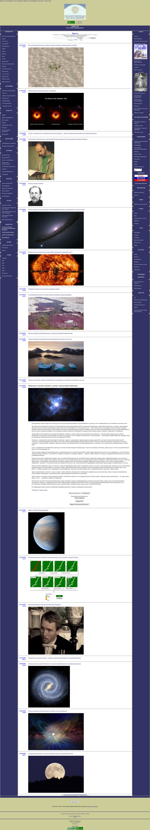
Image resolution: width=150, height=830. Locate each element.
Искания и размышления (8, 63)
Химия (135, 164)
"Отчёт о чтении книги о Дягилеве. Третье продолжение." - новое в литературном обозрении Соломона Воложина (62, 133)
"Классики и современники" (9, 90)
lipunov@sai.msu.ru (92, 806)
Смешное (136, 223)
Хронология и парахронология (6, 163)
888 (81, 795)
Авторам (136, 235)
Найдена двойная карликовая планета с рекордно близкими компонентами (50, 333)
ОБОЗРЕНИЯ (8, 86)
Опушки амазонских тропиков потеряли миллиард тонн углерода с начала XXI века (53, 557)
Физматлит (136, 106)
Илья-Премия (5, 237)
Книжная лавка (5, 79)
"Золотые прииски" (6, 103)
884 (71, 795)
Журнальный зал (6, 81)
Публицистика (5, 46)
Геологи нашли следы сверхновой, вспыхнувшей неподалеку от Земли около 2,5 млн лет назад (56, 209)
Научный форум (6, 185)
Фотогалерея (5, 120)
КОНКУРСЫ (9, 224)
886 (76, 795)
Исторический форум (7, 193)
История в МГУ (6, 157)
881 (64, 795)
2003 (3, 260)
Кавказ (3, 51)
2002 (3, 263)
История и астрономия (139, 64)
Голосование (34, 0)
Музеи (135, 213)
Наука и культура (138, 69)
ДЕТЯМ (9, 242)
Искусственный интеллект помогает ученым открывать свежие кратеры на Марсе (52, 45)
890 (86, 795)
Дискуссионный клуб (7, 183)
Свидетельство (73, 34)
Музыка (4, 122)
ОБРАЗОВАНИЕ (141, 136)
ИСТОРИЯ (9, 150)
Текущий (4, 258)
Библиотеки (137, 269)
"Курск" (4, 48)
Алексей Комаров (77, 821)
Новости (26, 0)
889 (83, 795)
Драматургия (5, 61)
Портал (2, 0)
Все (135, 297)
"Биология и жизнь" (139, 132)
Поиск (135, 254)
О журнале (136, 237)
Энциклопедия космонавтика (137, 96)
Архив (75, 813)
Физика (136, 161)
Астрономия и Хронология (8, 166)
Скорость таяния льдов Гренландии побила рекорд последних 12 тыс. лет (50, 339)
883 (69, 795)
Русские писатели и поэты (140, 264)
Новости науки (137, 302)
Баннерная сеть (138, 285)
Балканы (4, 53)
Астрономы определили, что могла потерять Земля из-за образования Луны (50, 753)
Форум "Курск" (5, 190)
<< (62, 795)
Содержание (9, 0)
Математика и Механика (140, 156)
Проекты (136, 256)
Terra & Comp (43, 490)
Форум (3, 250)
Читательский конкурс (8, 234)
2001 (3, 265)
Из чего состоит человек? (35, 183)
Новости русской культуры (8, 36)
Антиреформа (137, 145)
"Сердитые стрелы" (7, 106)
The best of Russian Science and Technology (140, 310)
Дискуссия (48, 0)
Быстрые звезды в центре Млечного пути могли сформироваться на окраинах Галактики (54, 663)
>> (88, 795)
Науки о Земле (137, 154)
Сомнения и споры (6, 68)
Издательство (5, 76)
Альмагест (4, 169)
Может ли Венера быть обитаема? (38, 510)
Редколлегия (137, 232)
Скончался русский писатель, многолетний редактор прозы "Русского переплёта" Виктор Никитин (57, 139)
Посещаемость (137, 259)
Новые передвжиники (7, 117)
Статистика (83, 813)
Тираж (135, 245)
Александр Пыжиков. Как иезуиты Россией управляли (44, 604)
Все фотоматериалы (7, 276)
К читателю (5, 41)
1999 (3, 270)
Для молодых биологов (141, 183)
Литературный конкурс (8, 232)
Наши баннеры (137, 288)
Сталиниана (5, 174)
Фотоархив (4, 273)
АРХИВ (9, 255)
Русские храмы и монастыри (6, 130)
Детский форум (6, 196)
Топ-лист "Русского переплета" (138, 282)
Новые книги (5, 71)
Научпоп (136, 195)
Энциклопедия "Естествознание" (138, 100)
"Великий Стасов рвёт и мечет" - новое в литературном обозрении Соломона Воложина (54, 658)
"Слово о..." (5, 93)
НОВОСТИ (141, 292)
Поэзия (3, 58)
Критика (4, 66)
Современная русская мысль (9, 143)
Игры (135, 215)
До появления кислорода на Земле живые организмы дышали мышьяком (49, 294)
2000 (3, 268)
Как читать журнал (138, 240)
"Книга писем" (5, 98)
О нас (15, 0)
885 (74, 795)
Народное (136, 220)
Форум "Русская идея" (7, 188)
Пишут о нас (137, 242)
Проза (3, 56)
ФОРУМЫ (9, 178)
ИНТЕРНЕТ (141, 277)
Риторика (4, 127)
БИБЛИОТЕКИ (141, 188)
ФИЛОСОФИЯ (9, 138)
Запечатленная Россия (7, 171)
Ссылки (78, 813)
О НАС (141, 228)
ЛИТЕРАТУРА (9, 31)
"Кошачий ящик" (6, 100)
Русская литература (139, 166)
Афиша (3, 38)
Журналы (136, 262)
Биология (136, 151)
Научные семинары (139, 112)
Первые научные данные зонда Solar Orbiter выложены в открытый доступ (50, 252)
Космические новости (139, 93)
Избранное (136, 267)
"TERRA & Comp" (138, 125)
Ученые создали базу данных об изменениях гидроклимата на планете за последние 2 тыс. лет (56, 380)
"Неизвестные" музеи (7, 125)
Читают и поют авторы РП (140, 204)
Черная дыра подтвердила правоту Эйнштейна (42, 90)
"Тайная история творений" (8, 95)
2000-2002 (141, 72)
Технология (137, 159)
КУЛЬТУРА (9, 110)
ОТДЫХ (141, 208)
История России (6, 155)
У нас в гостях (5, 74)
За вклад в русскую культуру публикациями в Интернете (8, 228)
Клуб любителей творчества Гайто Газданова (9, 212)
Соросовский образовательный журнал (140, 148)
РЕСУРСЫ (141, 249)
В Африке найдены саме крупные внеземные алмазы (44, 289)
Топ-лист (41, 0)
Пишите (20, 0)
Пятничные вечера (6, 205)
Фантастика (5, 247)
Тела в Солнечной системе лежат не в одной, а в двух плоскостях (47, 711)
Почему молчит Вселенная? (141, 41)
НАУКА (141, 31)
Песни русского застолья (140, 218)
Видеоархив (5, 134)
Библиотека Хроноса (139, 192)
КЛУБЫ (9, 200)
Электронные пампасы (7, 245)
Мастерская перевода (7, 219)
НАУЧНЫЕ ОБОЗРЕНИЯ (141, 117)
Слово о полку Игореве (7, 160)
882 (67, 795)
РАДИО (141, 199)
